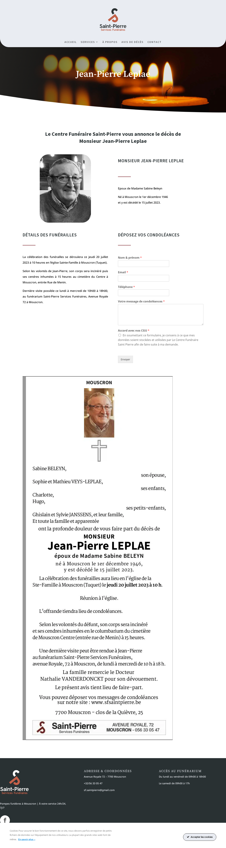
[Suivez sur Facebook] (5, 820)
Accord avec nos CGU (133, 330)
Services (88, 42)
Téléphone (126, 287)
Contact (154, 42)
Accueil (70, 42)
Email (123, 272)
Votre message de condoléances (141, 301)
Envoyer (125, 359)
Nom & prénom (130, 258)
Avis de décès (132, 42)
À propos (110, 42)
